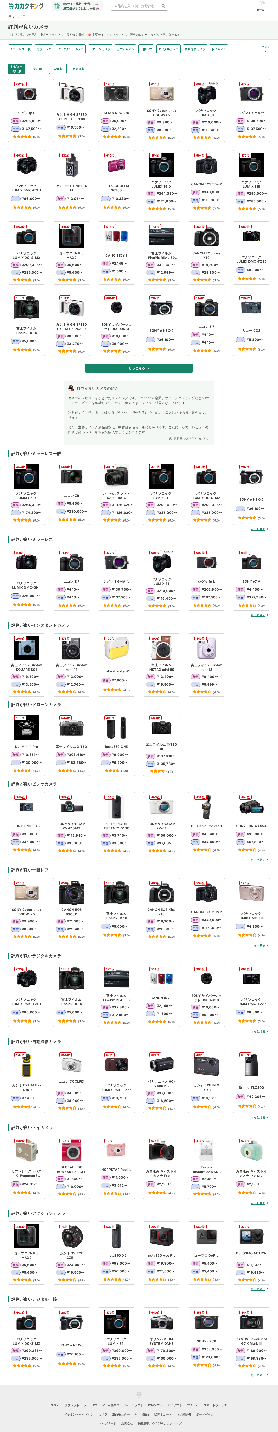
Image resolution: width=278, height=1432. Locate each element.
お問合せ (127, 1423)
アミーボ (193, 1405)
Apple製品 (142, 1414)
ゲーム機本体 (111, 1405)
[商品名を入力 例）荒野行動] (163, 6)
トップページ (108, 1423)
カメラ (103, 1414)
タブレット (72, 1405)
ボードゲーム (205, 1414)
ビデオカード (163, 1414)
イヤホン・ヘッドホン (79, 1414)
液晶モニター (121, 1414)
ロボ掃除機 (183, 1414)
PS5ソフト (174, 1405)
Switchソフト (133, 1405)
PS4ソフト (155, 1405)
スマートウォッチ (215, 1405)
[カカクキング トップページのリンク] (9, 17)
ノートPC (90, 1405)
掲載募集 (144, 1423)
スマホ (55, 1405)
